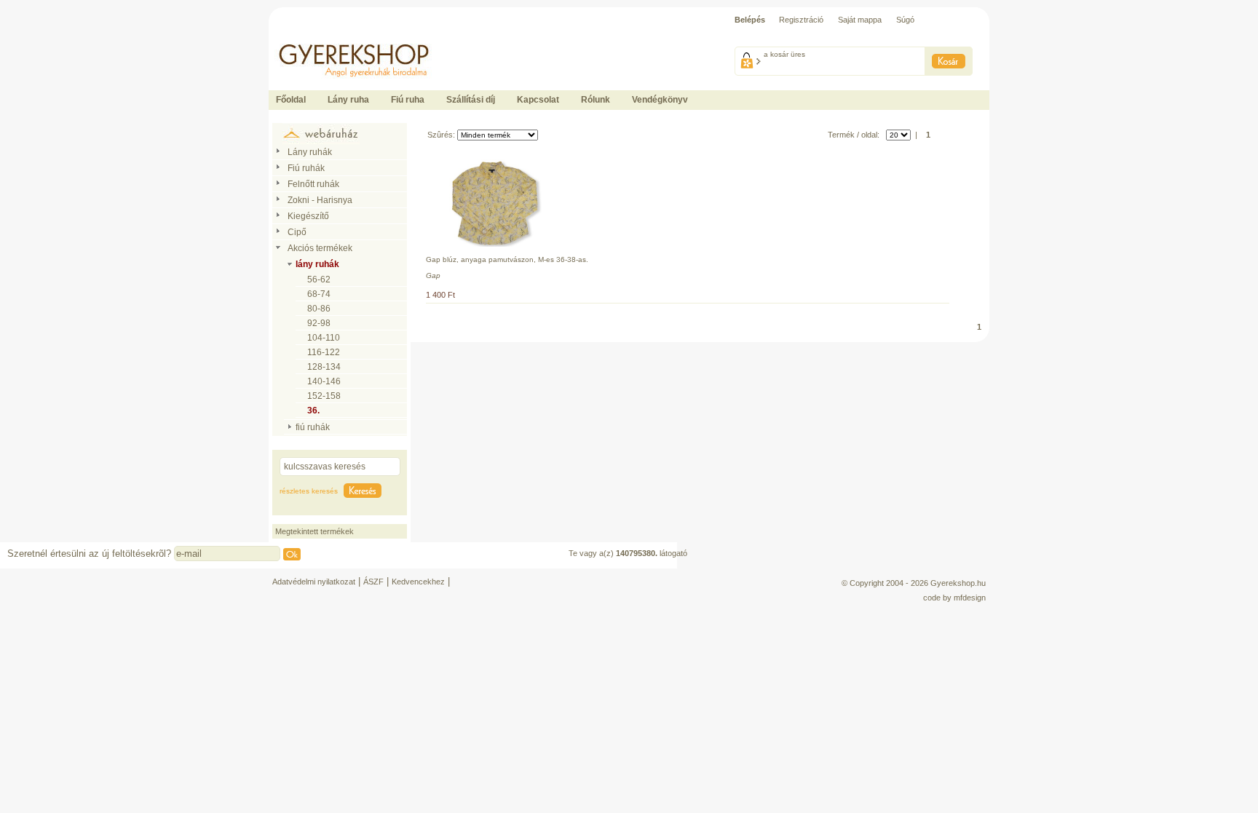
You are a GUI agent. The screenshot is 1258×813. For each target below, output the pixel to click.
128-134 (324, 367)
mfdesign (970, 597)
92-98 (319, 323)
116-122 (323, 352)
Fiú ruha (407, 100)
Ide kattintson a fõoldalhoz (314, 36)
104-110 (323, 338)
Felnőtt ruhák (313, 184)
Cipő (297, 232)
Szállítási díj (470, 100)
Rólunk (595, 100)
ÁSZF (373, 581)
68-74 (319, 294)
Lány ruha (348, 100)
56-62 (319, 279)
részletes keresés (309, 491)
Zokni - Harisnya (320, 200)
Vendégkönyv (660, 100)
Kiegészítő (308, 216)
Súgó (905, 19)
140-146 (324, 381)
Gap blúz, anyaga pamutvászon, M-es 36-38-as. (507, 259)
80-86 (319, 309)
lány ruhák (317, 264)
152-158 (324, 396)
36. (313, 410)
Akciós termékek (320, 248)
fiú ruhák (313, 427)
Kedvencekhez (418, 581)
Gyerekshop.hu (958, 583)
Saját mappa (860, 19)
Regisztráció (801, 19)
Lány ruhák (310, 152)
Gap (433, 275)
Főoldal (291, 100)
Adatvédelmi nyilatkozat (313, 581)
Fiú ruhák (306, 168)
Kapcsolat (538, 100)
